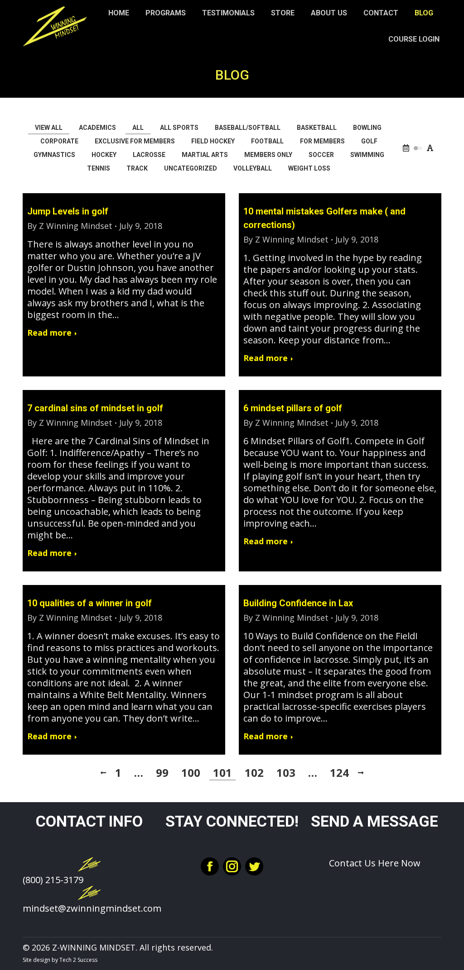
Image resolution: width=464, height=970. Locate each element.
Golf (369, 141)
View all (49, 127)
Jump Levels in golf (67, 211)
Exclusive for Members (135, 141)
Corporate (59, 141)
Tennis (98, 168)
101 (222, 773)
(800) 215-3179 (53, 880)
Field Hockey (213, 141)
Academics (97, 127)
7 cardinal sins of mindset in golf (95, 408)
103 (285, 773)
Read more (49, 333)
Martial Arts (205, 154)
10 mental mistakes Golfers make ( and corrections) (324, 218)
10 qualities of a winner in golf (89, 603)
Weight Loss (309, 168)
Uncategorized (190, 168)
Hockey (104, 154)
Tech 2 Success (78, 960)
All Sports (179, 127)
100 (190, 773)
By (69, 225)
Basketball (317, 127)
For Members (322, 141)
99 (162, 773)
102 (254, 773)
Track (137, 168)
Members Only (268, 154)
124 (339, 773)
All (138, 127)
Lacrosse (149, 154)
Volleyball (252, 168)
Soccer (321, 154)
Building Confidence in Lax (298, 603)
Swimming (367, 154)
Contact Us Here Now (374, 863)
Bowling (367, 127)
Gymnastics (54, 154)
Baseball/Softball (247, 127)
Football (267, 141)
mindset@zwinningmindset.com (92, 908)
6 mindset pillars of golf (292, 408)
